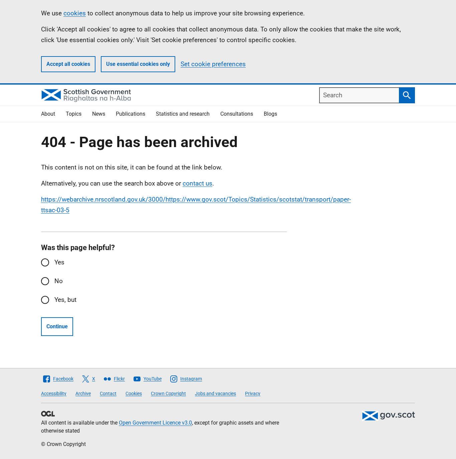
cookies (74, 13)
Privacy (252, 393)
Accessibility (53, 393)
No (58, 281)
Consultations (236, 114)
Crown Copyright (168, 393)
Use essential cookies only (138, 64)
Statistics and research (183, 114)
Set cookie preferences (213, 64)
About (48, 114)
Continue (57, 326)
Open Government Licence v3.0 (155, 423)
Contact (108, 393)
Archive (83, 393)
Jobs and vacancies (215, 393)
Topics (73, 114)
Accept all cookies (68, 64)
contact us (197, 183)
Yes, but (65, 300)
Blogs (270, 114)
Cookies (134, 393)
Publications (130, 114)
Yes (59, 262)
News (98, 114)
